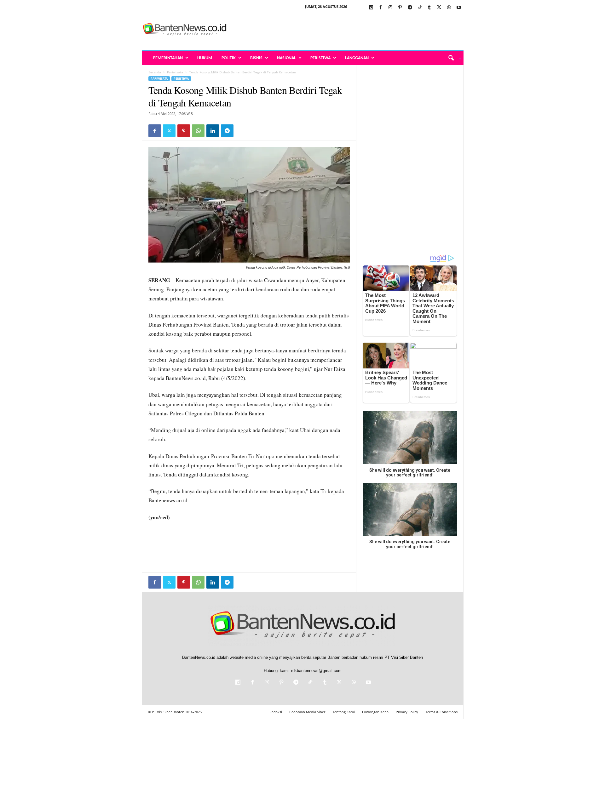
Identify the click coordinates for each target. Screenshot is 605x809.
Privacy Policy (407, 711)
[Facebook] (380, 7)
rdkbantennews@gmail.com (316, 670)
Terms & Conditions (441, 711)
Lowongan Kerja (375, 711)
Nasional (286, 58)
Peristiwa (320, 58)
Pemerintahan (168, 58)
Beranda (154, 72)
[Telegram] (410, 7)
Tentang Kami (343, 711)
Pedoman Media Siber (307, 711)
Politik (229, 58)
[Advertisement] (349, 29)
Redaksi (275, 711)
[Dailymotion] (371, 7)
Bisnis (256, 58)
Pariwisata (175, 72)
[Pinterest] (400, 7)
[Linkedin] (212, 130)
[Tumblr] (429, 7)
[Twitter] (439, 7)
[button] (452, 58)
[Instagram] (390, 7)
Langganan (357, 58)
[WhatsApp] (449, 7)
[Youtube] (459, 7)
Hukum (204, 58)
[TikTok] (420, 7)
